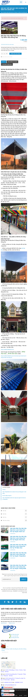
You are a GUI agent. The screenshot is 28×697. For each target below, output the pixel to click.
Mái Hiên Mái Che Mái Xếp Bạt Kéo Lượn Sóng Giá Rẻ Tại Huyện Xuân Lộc (18, 530)
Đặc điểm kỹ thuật (12, 61)
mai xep (3, 489)
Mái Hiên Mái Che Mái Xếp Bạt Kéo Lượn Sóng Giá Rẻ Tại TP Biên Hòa (18, 546)
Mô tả (3, 61)
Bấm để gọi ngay (9, 694)
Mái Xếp (4, 510)
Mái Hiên (4, 513)
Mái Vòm (4, 517)
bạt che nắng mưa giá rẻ (6, 495)
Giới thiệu (15, 695)
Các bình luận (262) (7, 64)
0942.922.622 (4, 623)
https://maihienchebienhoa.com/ (7, 349)
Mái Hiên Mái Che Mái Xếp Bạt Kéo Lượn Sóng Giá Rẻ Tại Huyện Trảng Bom (18, 554)
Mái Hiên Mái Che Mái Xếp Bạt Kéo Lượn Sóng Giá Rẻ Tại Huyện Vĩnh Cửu (18, 538)
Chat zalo (7, 690)
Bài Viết (20, 695)
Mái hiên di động (6, 520)
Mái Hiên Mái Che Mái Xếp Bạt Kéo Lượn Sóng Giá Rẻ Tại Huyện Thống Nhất (18, 567)
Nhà (2, 12)
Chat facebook (8, 687)
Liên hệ (25, 695)
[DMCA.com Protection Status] (5, 693)
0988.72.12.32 (12, 623)
